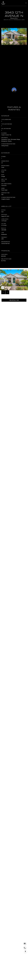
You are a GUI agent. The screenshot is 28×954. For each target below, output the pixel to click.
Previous (3, 292)
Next (7, 292)
